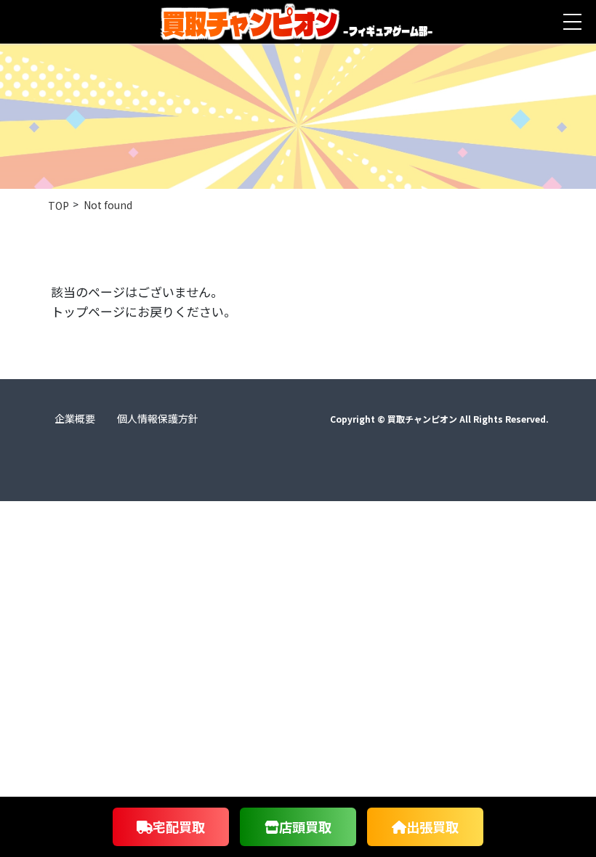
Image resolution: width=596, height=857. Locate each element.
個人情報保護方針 (157, 418)
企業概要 (75, 418)
